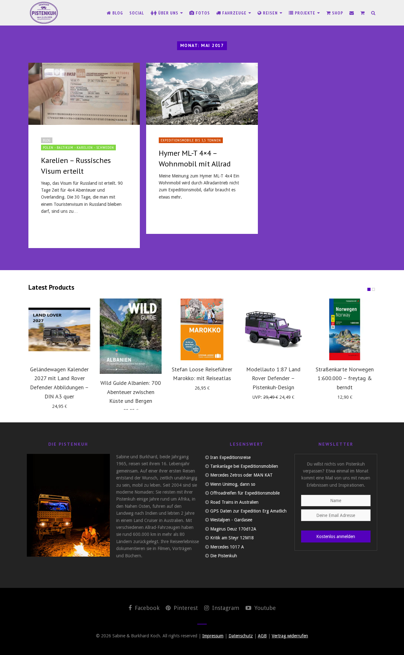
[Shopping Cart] (362, 13)
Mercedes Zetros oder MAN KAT (241, 475)
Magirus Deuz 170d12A (233, 528)
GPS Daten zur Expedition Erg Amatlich (248, 510)
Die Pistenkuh (223, 555)
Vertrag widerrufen (290, 635)
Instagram (225, 608)
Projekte (305, 13)
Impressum (212, 635)
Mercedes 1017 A (227, 546)
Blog (117, 13)
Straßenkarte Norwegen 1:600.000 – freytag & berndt (345, 378)
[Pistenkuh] (44, 13)
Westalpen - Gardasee (231, 519)
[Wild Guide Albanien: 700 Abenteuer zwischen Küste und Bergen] (131, 336)
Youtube (264, 608)
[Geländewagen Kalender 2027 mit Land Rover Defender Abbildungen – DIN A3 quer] (59, 329)
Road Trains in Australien (234, 502)
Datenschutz (241, 635)
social (136, 13)
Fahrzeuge (234, 13)
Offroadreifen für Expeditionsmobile (245, 493)
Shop (337, 13)
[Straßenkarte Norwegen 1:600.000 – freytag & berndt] (345, 329)
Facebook (146, 608)
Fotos (202, 13)
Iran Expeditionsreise (230, 457)
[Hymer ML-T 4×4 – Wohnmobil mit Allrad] (202, 94)
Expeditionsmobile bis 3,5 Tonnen (191, 140)
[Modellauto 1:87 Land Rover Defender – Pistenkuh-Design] (273, 329)
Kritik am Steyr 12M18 (232, 537)
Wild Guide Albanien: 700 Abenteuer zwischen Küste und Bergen (130, 392)
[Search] (373, 13)
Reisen (270, 13)
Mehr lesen (55, 230)
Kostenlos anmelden (335, 536)
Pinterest (185, 608)
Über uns (168, 13)
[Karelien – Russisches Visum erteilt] (84, 94)
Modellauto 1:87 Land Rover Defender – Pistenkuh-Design (273, 378)
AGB (262, 635)
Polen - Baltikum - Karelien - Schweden (78, 147)
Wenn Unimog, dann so (232, 484)
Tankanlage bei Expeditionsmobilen (244, 466)
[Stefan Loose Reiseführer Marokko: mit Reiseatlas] (202, 329)
